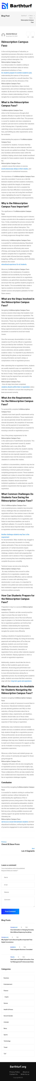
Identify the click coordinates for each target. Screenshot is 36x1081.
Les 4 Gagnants (28, 851)
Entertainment (8, 984)
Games (6, 1003)
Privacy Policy (15, 1072)
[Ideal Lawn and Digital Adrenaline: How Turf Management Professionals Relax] (5, 959)
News (5, 1028)
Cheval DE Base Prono (10, 844)
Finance (6, 990)
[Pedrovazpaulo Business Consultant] (5, 949)
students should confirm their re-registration (15, 387)
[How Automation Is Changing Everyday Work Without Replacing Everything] (5, 929)
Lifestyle (6, 1022)
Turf (5, 1053)
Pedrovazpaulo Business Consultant (21, 949)
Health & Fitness (8, 1009)
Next (33, 848)
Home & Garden (8, 1016)
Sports (6, 1034)
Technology (7, 1041)
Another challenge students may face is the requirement (15, 536)
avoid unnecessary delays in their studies (14, 169)
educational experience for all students (13, 264)
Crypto (6, 997)
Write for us (25, 1074)
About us (26, 1072)
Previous (3, 842)
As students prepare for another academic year (16, 73)
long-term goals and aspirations (21, 681)
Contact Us (14, 1074)
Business (6, 978)
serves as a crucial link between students (14, 822)
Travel (5, 1047)
